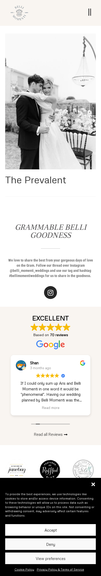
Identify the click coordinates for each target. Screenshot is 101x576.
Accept (51, 530)
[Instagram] (50, 292)
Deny (50, 544)
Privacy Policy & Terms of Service (60, 569)
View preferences (51, 558)
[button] (93, 484)
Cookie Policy (24, 569)
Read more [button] (51, 407)
